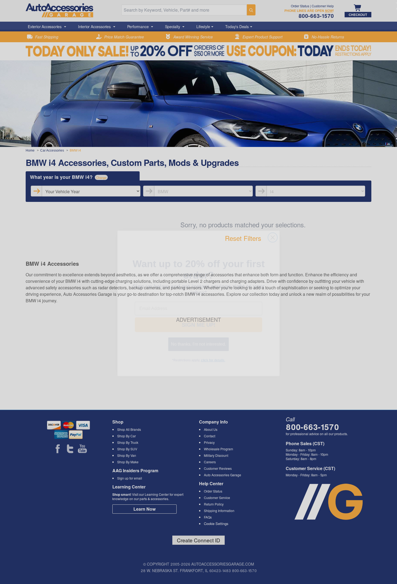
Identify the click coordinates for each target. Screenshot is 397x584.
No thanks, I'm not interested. (199, 338)
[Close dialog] (272, 220)
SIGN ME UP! (199, 319)
